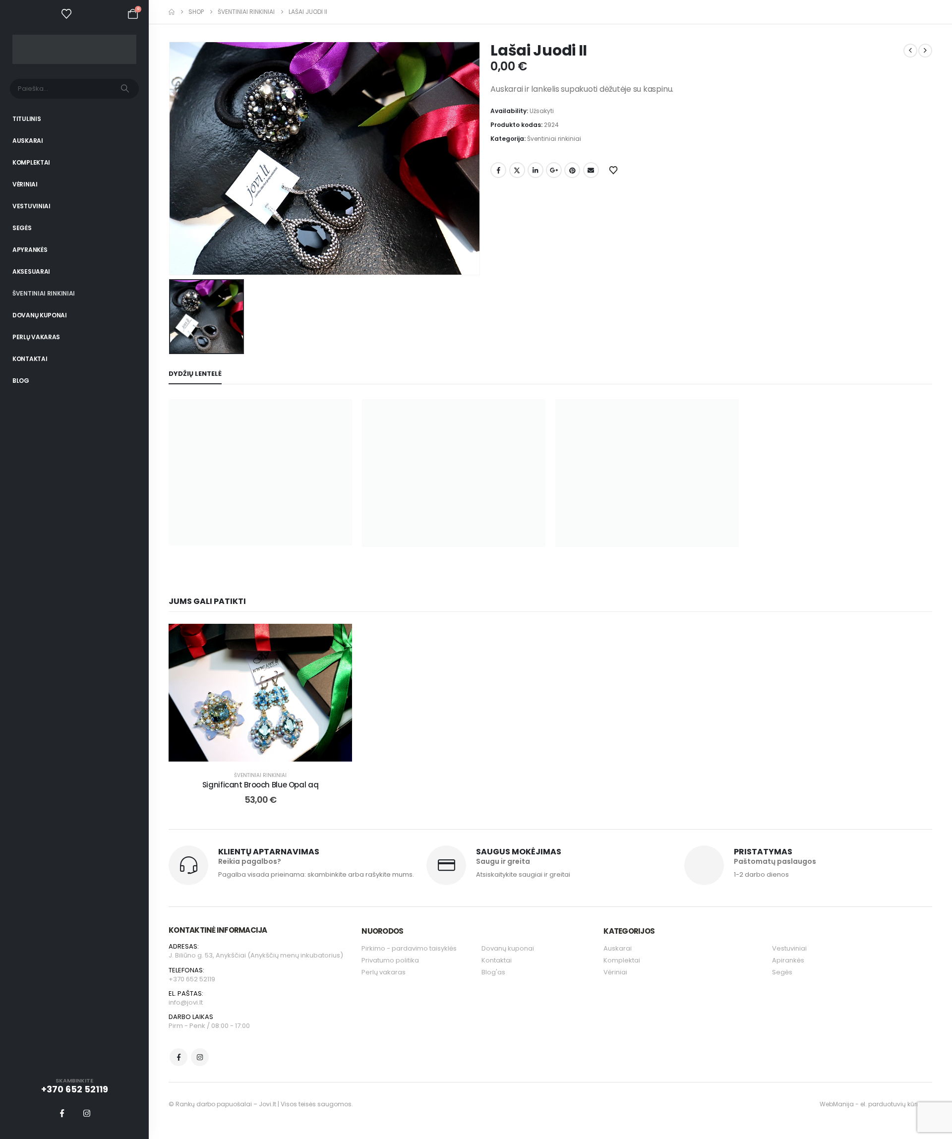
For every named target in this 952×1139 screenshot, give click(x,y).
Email (591, 170)
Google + (554, 170)
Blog (20, 380)
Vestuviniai (31, 206)
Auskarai (27, 140)
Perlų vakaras (36, 337)
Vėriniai (25, 184)
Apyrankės (29, 249)
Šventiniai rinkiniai (43, 293)
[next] (925, 51)
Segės (22, 228)
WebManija (837, 1104)
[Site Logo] (74, 49)
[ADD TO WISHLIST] (614, 170)
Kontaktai (29, 359)
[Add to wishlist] (337, 638)
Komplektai (31, 162)
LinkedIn (535, 170)
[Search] (125, 88)
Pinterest (572, 170)
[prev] (910, 51)
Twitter (517, 170)
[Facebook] (62, 1113)
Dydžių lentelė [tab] (195, 373)
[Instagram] (87, 1113)
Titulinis (26, 119)
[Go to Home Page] (172, 12)
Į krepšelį (267, 751)
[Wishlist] (66, 14)
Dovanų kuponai (39, 315)
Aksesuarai (31, 271)
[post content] (260, 693)
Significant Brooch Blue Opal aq (260, 784)
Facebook (498, 170)
